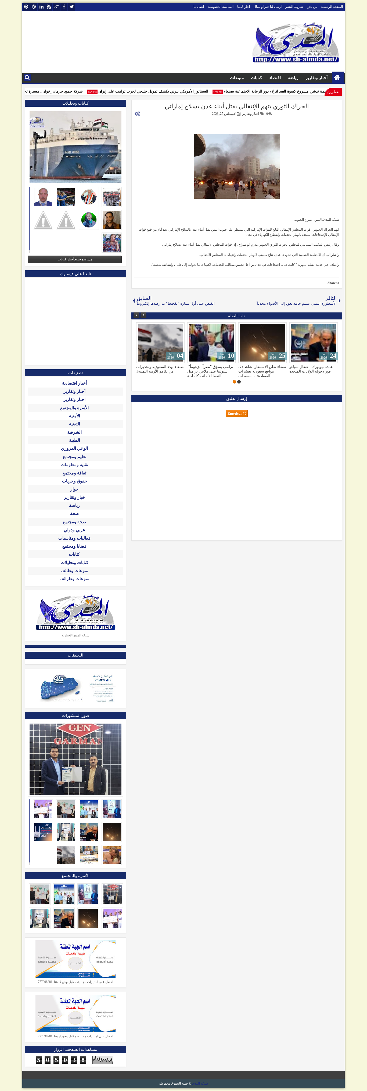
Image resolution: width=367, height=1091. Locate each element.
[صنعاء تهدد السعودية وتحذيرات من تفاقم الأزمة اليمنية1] (160, 343)
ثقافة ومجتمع (74, 473)
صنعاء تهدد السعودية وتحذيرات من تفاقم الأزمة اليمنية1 (160, 368)
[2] (234, 382)
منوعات (237, 77)
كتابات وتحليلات (74, 562)
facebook (63, 7)
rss (48, 7)
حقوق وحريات (74, 481)
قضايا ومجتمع (74, 546)
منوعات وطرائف (74, 578)
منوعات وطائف (74, 570)
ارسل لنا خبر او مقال (268, 7)
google (56, 7)
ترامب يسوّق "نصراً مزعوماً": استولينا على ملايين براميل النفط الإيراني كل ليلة (210, 371)
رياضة (293, 77)
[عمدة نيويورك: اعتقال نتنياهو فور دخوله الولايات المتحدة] (313, 343)
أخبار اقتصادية (74, 383)
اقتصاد (275, 77)
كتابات (256, 77)
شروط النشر (294, 7)
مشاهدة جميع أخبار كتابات (75, 259)
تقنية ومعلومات (74, 464)
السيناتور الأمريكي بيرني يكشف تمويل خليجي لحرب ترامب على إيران (162, 91)
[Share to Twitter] (148, 327)
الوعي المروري (74, 448)
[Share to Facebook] (154, 327)
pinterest (26, 7)
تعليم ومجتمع (74, 456)
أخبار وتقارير (316, 77)
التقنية (74, 424)
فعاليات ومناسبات (74, 538)
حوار (74, 489)
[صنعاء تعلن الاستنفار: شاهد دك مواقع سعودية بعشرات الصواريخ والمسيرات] (262, 343)
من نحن (312, 7)
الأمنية (74, 416)
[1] (239, 382)
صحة (74, 513)
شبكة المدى (200, 1083)
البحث (27, 77)
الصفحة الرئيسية (332, 7)
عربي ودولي (74, 530)
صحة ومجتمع (74, 521)
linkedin (41, 7)
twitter (71, 7)
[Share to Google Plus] (142, 327)
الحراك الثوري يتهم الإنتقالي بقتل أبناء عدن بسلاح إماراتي (237, 106)
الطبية (74, 440)
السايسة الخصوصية (220, 7)
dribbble (33, 7)
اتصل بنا (198, 7)
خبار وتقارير (74, 497)
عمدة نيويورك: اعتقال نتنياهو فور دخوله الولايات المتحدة (311, 368)
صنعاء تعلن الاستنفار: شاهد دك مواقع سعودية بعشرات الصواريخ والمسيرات (262, 371)
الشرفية (74, 432)
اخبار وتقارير (74, 399)
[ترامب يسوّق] (211, 343)
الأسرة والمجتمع (74, 408)
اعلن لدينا (243, 7)
